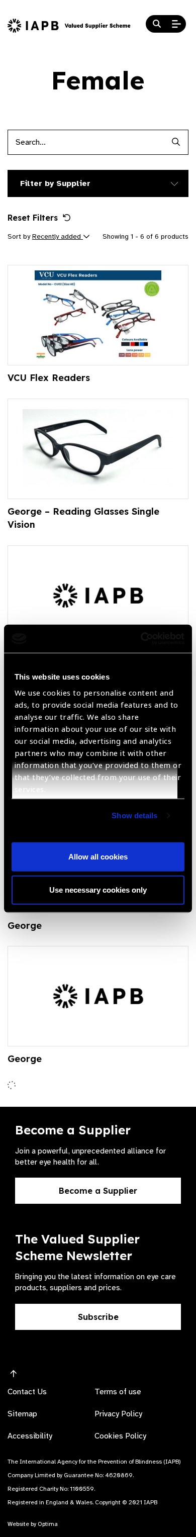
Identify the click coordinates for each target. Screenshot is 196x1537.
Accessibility (30, 1436)
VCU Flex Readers (49, 377)
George (25, 925)
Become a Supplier (98, 1191)
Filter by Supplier (55, 183)
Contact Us (27, 1392)
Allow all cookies (98, 856)
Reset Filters (33, 218)
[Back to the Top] (14, 1374)
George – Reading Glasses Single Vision (83, 518)
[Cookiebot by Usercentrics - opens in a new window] (140, 638)
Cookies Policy (120, 1436)
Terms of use (117, 1392)
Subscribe (98, 1317)
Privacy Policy (118, 1414)
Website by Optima (33, 1523)
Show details (134, 815)
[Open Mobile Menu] (176, 24)
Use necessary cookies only (98, 889)
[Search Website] (157, 24)
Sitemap (22, 1414)
